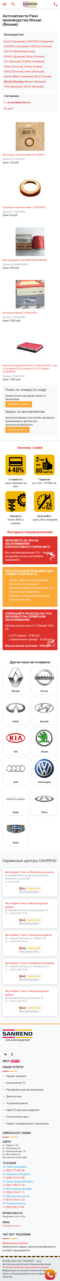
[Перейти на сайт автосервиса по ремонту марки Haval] (16, 801)
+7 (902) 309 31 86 (13, 1207)
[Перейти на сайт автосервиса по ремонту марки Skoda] (44, 741)
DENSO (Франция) (14, 56)
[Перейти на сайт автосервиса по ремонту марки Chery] (44, 801)
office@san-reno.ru (12, 1225)
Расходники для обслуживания (24, 1089)
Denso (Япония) (35, 56)
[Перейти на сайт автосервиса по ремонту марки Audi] (16, 771)
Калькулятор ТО (15, 1082)
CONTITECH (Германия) (39, 41)
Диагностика (13, 1096)
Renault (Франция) (35, 81)
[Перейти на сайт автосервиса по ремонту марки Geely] (16, 832)
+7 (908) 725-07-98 (14, 1177)
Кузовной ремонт (17, 1103)
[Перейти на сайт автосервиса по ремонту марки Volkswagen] (44, 771)
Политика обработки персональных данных (26, 1267)
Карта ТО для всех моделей (22, 1110)
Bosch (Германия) (14, 41)
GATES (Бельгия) (14, 71)
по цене (8, 108)
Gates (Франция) (34, 71)
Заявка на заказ (17, 429)
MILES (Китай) (42, 76)
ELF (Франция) (12, 61)
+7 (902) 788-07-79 (14, 1185)
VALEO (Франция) (33, 86)
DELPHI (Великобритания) (19, 51)
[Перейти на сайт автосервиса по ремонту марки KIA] (16, 741)
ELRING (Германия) (33, 61)
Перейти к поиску (18, 404)
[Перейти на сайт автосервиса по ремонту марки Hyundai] (44, 711)
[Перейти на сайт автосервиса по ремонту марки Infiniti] (16, 711)
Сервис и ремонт (16, 1076)
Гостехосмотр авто (17, 1116)
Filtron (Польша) (13, 66)
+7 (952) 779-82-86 (14, 1170)
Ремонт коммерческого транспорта (27, 1123)
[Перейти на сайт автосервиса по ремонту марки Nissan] (44, 680)
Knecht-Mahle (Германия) (18, 76)
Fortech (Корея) (33, 66)
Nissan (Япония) (14, 81)
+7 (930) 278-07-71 (14, 1192)
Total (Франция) (13, 86)
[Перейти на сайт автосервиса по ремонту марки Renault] (16, 680)
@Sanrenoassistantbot (15, 1243)
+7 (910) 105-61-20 (14, 1199)
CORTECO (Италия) (41, 46)
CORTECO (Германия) (16, 46)
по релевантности (18, 102)
